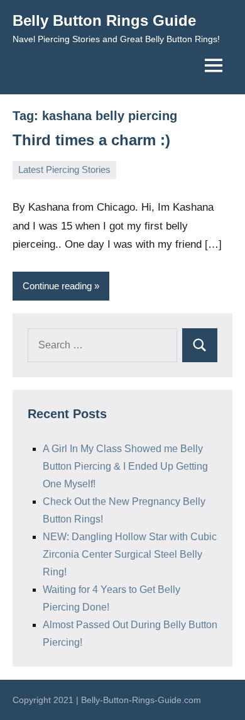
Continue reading (57, 285)
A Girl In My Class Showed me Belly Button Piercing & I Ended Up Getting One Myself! (125, 466)
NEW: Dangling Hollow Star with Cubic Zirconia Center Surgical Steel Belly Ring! (130, 554)
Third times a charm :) (91, 139)
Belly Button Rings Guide (104, 20)
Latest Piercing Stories (64, 169)
